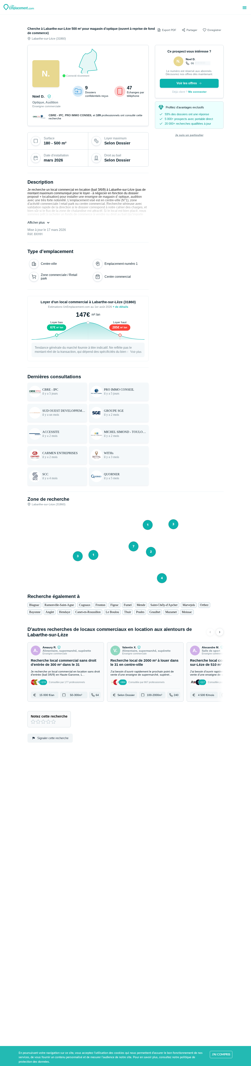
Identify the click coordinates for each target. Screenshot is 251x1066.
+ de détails (120, 306)
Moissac (187, 612)
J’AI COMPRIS (221, 1054)
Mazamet (171, 612)
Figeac (114, 605)
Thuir (127, 612)
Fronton (100, 605)
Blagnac (34, 605)
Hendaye (64, 612)
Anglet (49, 612)
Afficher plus (36, 222)
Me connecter (197, 91)
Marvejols (189, 605)
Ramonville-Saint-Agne (59, 605)
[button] (65, 672)
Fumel (128, 605)
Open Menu (244, 7)
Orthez (204, 605)
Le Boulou (112, 612)
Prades (140, 612)
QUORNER (112, 474)
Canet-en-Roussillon (88, 612)
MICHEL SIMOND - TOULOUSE (125, 432)
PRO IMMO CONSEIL (78, 115)
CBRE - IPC (56, 115)
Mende (141, 605)
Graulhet (154, 612)
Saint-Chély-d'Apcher (163, 605)
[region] (88, 62)
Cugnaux (84, 605)
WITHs (108, 453)
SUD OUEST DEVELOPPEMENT (63, 410)
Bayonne (34, 612)
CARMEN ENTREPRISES (60, 453)
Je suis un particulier (189, 135)
